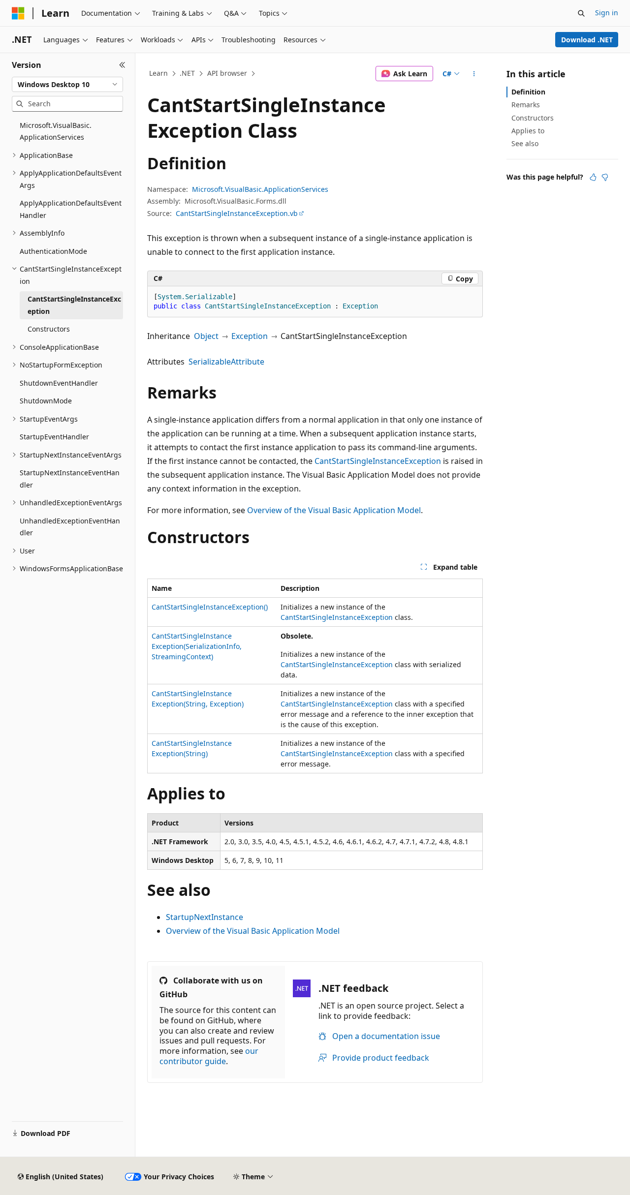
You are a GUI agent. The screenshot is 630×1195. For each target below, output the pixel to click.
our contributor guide (208, 1056)
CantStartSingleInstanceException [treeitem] (74, 305)
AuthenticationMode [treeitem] (53, 251)
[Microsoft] (18, 13)
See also (524, 143)
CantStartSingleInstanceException (378, 461)
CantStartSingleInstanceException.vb (237, 213)
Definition (528, 91)
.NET (187, 73)
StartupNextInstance (204, 917)
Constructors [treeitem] (49, 329)
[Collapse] (122, 65)
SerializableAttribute (226, 361)
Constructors (532, 118)
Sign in (606, 12)
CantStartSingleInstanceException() (210, 607)
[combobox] (67, 84)
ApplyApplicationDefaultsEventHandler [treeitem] (71, 209)
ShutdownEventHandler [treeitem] (59, 383)
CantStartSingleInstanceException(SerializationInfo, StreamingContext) (197, 646)
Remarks (525, 104)
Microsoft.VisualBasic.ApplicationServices (260, 189)
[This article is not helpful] (605, 177)
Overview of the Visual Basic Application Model (334, 510)
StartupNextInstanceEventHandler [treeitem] (70, 479)
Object (206, 336)
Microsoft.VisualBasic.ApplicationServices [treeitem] (56, 131)
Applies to (527, 130)
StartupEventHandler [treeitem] (54, 436)
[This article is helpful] (593, 177)
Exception (249, 336)
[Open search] (581, 13)
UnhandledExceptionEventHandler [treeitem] (70, 527)
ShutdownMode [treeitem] (46, 400)
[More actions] (474, 74)
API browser (227, 73)
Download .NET (587, 39)
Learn (158, 73)
